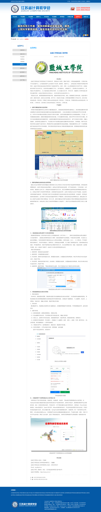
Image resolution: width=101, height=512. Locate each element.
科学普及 (62, 16)
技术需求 (22, 72)
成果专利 (22, 76)
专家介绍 (22, 54)
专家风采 (22, 59)
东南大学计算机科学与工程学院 (57, 492)
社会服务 (54, 16)
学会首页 (15, 16)
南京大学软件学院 (47, 492)
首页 (18, 39)
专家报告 (22, 61)
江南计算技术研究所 (58, 495)
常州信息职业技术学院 (29, 495)
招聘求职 (22, 68)
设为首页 (83, 1)
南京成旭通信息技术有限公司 (78, 506)
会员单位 (22, 64)
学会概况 (23, 16)
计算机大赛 (70, 16)
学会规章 (30, 16)
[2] (50, 36)
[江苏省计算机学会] (30, 12)
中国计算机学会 (23, 492)
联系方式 (86, 16)
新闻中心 (38, 16)
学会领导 (22, 56)
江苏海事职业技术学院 (19, 495)
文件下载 (22, 80)
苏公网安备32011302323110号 (73, 507)
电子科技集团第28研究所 (48, 495)
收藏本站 (88, 1)
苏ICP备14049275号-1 (55, 507)
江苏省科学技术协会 (15, 492)
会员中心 (78, 16)
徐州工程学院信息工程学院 (39, 477)
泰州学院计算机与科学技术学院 (40, 479)
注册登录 (22, 50)
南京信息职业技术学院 (79, 492)
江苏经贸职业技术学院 (69, 492)
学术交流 (46, 16)
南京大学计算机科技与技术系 (37, 492)
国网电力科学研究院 (38, 495)
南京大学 (28, 492)
